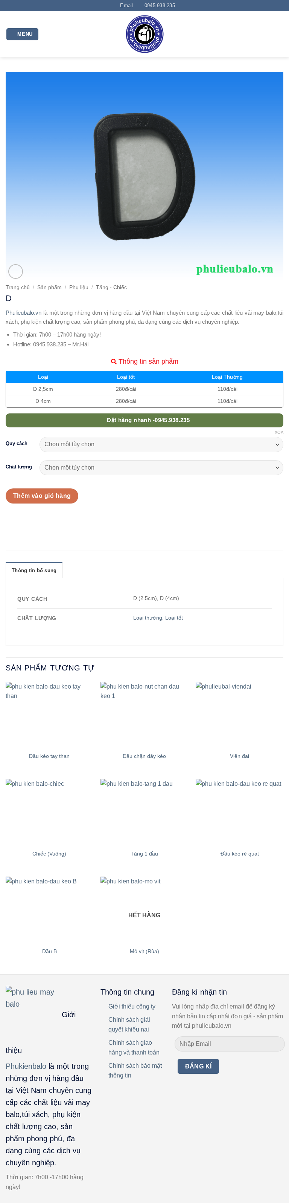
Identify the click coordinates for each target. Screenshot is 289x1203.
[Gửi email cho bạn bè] (53, 520)
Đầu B (49, 951)
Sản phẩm (49, 287)
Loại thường (147, 618)
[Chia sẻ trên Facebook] (26, 520)
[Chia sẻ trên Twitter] (39, 520)
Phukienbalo (26, 1066)
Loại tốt (174, 618)
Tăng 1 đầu (144, 854)
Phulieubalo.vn (23, 312)
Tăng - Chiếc (111, 287)
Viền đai (239, 756)
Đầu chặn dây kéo (144, 756)
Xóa (279, 432)
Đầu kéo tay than (49, 756)
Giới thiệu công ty (131, 1006)
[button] (22, 34)
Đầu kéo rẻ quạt (240, 854)
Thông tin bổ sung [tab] (34, 570)
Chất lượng (19, 467)
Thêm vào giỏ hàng (42, 496)
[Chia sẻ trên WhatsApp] (12, 520)
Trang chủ (18, 287)
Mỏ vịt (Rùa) (144, 951)
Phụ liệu (78, 287)
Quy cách (16, 443)
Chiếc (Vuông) (49, 854)
